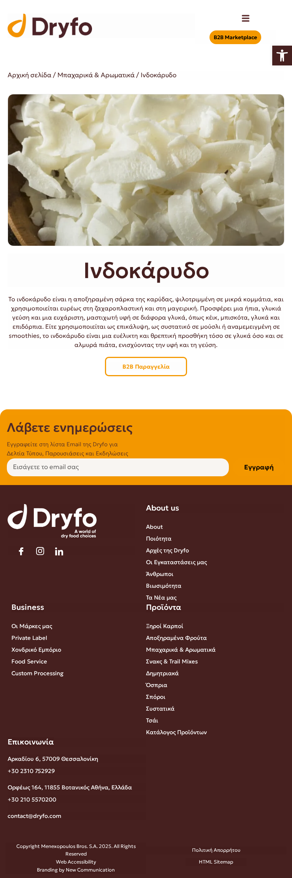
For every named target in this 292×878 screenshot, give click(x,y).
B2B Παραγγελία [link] (146, 366)
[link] (282, 55)
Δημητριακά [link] (162, 673)
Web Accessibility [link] (76, 862)
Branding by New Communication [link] (76, 870)
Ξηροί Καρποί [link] (164, 626)
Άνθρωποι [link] (159, 573)
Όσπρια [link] (156, 685)
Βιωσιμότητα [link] (163, 585)
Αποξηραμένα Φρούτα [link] (176, 637)
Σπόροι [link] (155, 696)
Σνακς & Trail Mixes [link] (172, 661)
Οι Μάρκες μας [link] (31, 626)
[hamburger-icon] (245, 19)
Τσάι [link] (152, 720)
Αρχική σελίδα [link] (29, 75)
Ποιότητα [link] (158, 538)
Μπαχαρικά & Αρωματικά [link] (96, 75)
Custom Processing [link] (37, 673)
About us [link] (162, 508)
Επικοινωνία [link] (31, 742)
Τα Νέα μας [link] (161, 597)
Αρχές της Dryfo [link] (167, 550)
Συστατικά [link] (160, 708)
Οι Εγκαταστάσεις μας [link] (176, 562)
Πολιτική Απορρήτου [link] (216, 850)
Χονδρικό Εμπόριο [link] (36, 649)
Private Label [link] (29, 637)
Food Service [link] (29, 661)
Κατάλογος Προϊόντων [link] (176, 732)
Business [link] (27, 607)
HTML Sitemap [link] (216, 862)
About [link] (154, 526)
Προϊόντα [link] (163, 607)
